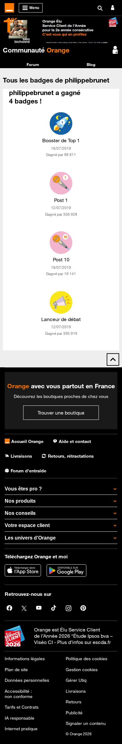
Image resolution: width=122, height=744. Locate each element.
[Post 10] (61, 242)
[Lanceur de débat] (61, 302)
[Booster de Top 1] (61, 123)
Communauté (36, 50)
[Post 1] (61, 183)
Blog (91, 64)
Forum (33, 64)
